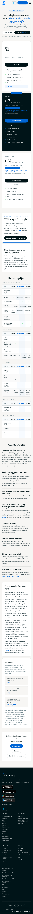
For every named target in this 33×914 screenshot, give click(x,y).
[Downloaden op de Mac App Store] (9, 791)
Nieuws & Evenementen (6, 826)
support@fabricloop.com (10, 576)
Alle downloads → (7, 804)
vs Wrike (4, 855)
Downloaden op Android (6, 881)
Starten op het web (7, 868)
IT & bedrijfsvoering (23, 821)
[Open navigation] (30, 3)
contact (18, 231)
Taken (3, 821)
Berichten (4, 818)
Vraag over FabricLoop (23, 911)
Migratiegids (5, 861)
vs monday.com (6, 850)
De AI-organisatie (23, 852)
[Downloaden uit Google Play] (8, 796)
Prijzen (4, 870)
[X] (23, 905)
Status (4, 889)
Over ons (20, 848)
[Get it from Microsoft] (8, 800)
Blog (19, 857)
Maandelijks (9, 32)
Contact (16, 184)
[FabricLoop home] (3, 3)
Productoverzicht (7, 816)
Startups (20, 816)
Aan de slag (16, 64)
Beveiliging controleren (16, 756)
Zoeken (4, 834)
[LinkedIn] (10, 905)
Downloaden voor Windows (7, 875)
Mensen (4, 831)
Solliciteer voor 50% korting (15, 238)
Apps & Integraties (7, 838)
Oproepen (5, 829)
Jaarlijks (22, 32)
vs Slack (4, 852)
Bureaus (20, 823)
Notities (4, 823)
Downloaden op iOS (8, 879)
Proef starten (16, 120)
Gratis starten (22, 3)
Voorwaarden (6, 894)
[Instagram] (14, 905)
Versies (4, 896)
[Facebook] (18, 905)
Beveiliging (5, 887)
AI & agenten (5, 836)
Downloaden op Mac (8, 873)
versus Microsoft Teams (7, 857)
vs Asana (4, 848)
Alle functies (5, 840)
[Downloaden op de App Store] (7, 787)
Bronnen (20, 850)
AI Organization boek (24, 855)
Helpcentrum (5, 885)
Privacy (4, 891)
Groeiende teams (23, 818)
